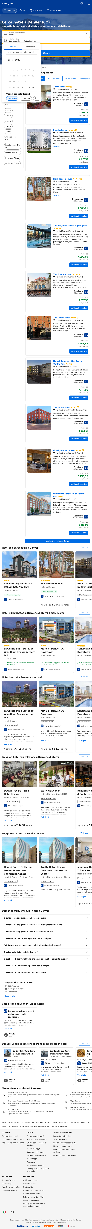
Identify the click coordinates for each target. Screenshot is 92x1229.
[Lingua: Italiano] (5, 1212)
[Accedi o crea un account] (82, 4)
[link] (12, 110)
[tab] (13, 46)
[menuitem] (9, 10)
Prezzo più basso (53, 79)
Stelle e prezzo (70, 79)
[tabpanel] (21, 76)
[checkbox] (33, 64)
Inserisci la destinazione (17, 33)
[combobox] (46, 35)
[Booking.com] (7, 4)
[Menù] (89, 4)
